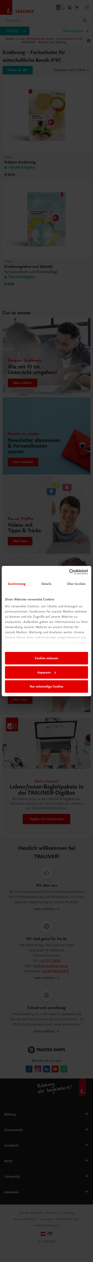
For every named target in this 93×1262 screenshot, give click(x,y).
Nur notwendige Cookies (46, 686)
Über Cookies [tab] (76, 584)
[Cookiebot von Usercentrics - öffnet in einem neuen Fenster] (69, 572)
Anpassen (44, 672)
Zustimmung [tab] (17, 584)
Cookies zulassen (46, 658)
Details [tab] (46, 584)
